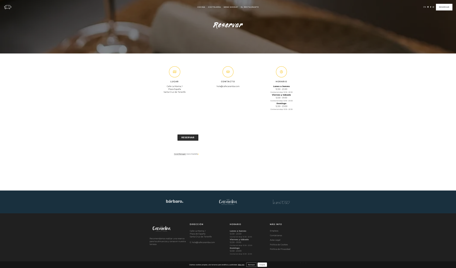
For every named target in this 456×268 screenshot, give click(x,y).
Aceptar (262, 265)
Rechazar (251, 265)
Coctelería (214, 7)
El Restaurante (250, 7)
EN (424, 7)
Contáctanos (276, 235)
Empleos (274, 231)
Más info (241, 265)
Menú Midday (231, 7)
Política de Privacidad (280, 249)
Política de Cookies (279, 245)
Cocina (201, 7)
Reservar (444, 7)
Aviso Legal (275, 240)
